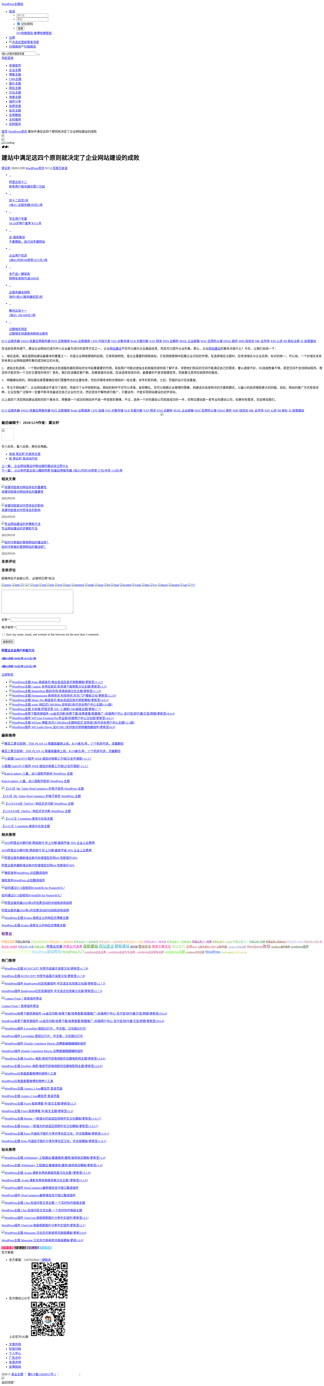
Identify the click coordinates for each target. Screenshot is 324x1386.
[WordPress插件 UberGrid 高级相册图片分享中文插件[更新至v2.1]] (45, 1217)
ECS (238, 952)
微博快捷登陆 (43, 33)
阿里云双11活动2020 (276, 942)
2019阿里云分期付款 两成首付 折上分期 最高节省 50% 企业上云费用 (47, 850)
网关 (155, 341)
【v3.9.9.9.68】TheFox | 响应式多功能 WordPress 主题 (36, 811)
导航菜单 (8, 58)
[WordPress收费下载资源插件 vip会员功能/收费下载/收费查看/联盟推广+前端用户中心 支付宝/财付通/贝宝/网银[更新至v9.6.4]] (84, 1013)
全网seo (191, 946)
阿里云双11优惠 (26, 947)
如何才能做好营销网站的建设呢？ (24, 546)
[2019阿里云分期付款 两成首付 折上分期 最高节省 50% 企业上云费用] (48, 842)
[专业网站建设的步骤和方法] (21, 524)
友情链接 (15, 1366)
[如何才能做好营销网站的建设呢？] (26, 542)
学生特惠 (46, 1247)
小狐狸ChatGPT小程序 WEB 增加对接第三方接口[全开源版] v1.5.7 (45, 766)
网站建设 (116, 348)
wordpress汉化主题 (237, 947)
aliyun (243, 952)
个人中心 (15, 1353)
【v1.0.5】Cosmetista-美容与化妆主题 (26, 826)
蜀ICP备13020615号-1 (42, 1374)
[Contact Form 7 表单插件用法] (22, 998)
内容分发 (100, 341)
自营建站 (308, 341)
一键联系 (45, 1259)
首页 (5, 131)
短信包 (246, 341)
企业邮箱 (189, 341)
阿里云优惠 (54, 946)
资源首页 (15, 65)
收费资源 (15, 106)
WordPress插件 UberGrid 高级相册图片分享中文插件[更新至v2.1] (43, 1225)
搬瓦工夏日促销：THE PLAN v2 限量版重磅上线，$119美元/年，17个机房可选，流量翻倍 (61, 751)
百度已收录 (60, 168)
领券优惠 (8, 1247)
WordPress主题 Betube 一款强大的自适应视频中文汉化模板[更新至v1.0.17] (50, 1126)
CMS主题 (15, 79)
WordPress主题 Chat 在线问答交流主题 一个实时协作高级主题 (42, 1210)
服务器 (134, 946)
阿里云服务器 (22, 941)
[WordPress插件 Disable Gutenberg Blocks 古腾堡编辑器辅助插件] (44, 1043)
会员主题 (15, 110)
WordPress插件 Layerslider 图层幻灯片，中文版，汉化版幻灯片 (42, 1036)
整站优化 (144, 946)
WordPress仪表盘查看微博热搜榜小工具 (27, 1081)
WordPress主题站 (12, 4)
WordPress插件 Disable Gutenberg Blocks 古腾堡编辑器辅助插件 (42, 1051)
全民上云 (33, 1247)
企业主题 (15, 70)
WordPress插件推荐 (280, 947)
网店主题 (15, 88)
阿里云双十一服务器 (155, 941)
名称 (6, 619)
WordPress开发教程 (16, 952)
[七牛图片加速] (90, 1374)
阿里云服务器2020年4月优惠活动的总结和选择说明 (35, 910)
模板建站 (122, 946)
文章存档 (15, 1344)
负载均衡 (139, 341)
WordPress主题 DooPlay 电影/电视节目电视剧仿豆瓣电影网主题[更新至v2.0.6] (52, 1066)
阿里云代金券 (72, 946)
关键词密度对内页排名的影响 (21, 510)
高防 (230, 341)
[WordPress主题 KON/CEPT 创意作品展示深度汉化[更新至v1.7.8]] (45, 968)
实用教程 (15, 115)
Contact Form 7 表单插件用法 (20, 1006)
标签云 (7, 934)
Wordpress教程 (258, 946)
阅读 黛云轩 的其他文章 (24, 454)
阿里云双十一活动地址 (111, 941)
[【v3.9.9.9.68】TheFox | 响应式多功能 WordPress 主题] (38, 803)
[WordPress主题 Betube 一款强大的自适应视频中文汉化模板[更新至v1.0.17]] (51, 1118)
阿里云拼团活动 (39, 941)
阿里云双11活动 (295, 942)
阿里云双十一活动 (133, 941)
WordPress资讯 (17, 131)
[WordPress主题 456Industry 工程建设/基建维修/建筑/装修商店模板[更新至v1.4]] (53, 1157)
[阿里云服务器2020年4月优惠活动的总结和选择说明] (37, 902)
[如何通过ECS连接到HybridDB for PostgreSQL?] (33, 887)
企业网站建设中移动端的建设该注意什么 (35, 466)
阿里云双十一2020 (222, 941)
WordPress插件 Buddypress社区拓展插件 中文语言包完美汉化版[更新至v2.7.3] (52, 991)
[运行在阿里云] (69, 1374)
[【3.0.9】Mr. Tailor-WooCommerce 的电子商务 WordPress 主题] (43, 788)
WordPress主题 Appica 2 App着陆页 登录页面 (30, 1096)
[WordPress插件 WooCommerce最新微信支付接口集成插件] (40, 1187)
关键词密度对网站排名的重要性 (23, 491)
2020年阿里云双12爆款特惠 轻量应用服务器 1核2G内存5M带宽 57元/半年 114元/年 (62, 470)
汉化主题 (15, 92)
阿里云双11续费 (257, 942)
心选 (276, 341)
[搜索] (38, 54)
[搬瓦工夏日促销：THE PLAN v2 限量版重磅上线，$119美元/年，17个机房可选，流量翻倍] (63, 743)
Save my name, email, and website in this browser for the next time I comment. (52, 634)
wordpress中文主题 (195, 952)
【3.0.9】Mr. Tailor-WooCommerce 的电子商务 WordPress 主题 (41, 796)
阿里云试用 (8, 941)
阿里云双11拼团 (311, 942)
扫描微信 (15, 46)
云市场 (262, 341)
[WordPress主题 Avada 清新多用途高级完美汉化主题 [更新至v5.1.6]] (46, 1172)
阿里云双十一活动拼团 (86, 941)
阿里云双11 (40, 947)
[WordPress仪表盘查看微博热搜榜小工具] (29, 1073)
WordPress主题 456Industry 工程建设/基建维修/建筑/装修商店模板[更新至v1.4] (52, 1165)
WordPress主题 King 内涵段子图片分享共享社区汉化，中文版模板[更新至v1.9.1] (54, 1141)
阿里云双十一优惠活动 (179, 941)
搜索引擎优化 (161, 946)
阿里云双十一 (241, 941)
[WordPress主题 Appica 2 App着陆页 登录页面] (32, 1088)
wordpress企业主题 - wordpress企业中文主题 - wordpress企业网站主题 (124, 952)
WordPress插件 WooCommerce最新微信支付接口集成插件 (39, 1195)
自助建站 (90, 946)
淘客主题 (15, 97)
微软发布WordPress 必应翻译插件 (23, 880)
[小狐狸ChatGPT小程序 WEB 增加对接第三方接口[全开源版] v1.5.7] (46, 758)
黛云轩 (6, 168)
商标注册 (291, 341)
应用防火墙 (211, 341)
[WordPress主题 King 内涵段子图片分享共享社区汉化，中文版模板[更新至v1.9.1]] (55, 1133)
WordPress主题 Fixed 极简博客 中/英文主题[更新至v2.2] (37, 1111)
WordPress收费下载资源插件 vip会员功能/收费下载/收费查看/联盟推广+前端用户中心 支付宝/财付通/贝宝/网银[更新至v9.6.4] (83, 1021)
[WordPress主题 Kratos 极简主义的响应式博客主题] (35, 917)
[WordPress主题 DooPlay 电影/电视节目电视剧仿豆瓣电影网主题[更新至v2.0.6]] (53, 1058)
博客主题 (15, 74)
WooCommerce (228, 952)
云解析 (171, 341)
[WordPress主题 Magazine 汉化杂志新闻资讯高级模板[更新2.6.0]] (44, 1232)
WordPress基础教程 (46, 952)
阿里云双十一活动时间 (61, 941)
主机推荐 (15, 119)
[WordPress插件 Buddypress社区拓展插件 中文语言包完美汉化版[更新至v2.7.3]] (53, 983)
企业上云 (20, 1247)
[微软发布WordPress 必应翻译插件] (25, 872)
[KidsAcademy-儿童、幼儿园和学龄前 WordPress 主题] (37, 773)
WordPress (212, 952)
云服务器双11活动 (207, 947)
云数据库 (60, 341)
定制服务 (15, 124)
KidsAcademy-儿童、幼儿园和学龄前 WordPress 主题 (36, 781)
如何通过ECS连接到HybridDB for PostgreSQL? (32, 895)
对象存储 (120, 341)
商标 (282, 410)
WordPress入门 (73, 952)
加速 (97, 410)
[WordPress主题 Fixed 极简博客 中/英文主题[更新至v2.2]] (39, 1103)
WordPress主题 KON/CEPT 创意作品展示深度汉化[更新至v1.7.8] (43, 976)
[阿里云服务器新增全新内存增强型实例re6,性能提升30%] (39, 857)
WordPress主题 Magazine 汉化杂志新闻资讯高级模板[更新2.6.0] (42, 1240)
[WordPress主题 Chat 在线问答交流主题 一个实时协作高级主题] (43, 1202)
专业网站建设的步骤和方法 (20, 528)
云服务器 (11, 341)
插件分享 (15, 101)
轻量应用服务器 (35, 341)
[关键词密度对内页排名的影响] (23, 505)
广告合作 (15, 1357)
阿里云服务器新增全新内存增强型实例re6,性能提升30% (38, 865)
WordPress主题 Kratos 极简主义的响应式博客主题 (34, 925)
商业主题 (17, 1374)
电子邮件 (9, 627)
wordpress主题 (175, 952)
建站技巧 (178, 946)
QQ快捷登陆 (24, 33)
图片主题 (15, 83)
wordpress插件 (300, 946)
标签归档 (15, 1348)
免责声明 (15, 1362)
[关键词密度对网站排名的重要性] (24, 487)
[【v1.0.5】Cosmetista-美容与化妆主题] (27, 818)
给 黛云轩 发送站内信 (23, 458)
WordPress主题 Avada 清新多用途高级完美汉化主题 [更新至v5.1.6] (45, 1180)
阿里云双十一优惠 (202, 941)
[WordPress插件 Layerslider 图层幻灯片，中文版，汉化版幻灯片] (44, 1028)
